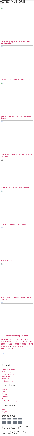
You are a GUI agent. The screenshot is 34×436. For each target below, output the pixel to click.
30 (4, 344)
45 (7, 346)
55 (30, 346)
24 (21, 342)
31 (6, 344)
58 (6, 348)
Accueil (6, 365)
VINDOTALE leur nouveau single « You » (15, 80)
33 (11, 344)
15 (2, 342)
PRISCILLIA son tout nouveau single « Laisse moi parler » (17, 155)
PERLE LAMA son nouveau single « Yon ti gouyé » (16, 298)
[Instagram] (19, 421)
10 (23, 339)
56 (2, 348)
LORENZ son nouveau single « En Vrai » (15, 336)
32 (9, 344)
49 (16, 346)
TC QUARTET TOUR (8, 261)
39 (25, 344)
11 (25, 339)
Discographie (9, 405)
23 (19, 342)
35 (16, 344)
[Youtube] (14, 421)
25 (24, 342)
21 (14, 342)
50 (18, 346)
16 (4, 342)
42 (32, 344)
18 (8, 342)
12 (27, 339)
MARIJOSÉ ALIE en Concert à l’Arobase (15, 188)
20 (12, 342)
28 (31, 342)
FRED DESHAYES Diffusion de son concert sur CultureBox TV (16, 42)
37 (20, 344)
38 (23, 344)
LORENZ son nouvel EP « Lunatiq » (13, 224)
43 (2, 346)
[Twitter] (9, 421)
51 (20, 346)
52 (23, 346)
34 (13, 344)
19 (10, 342)
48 (14, 346)
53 (25, 346)
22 (17, 342)
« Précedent (5, 339)
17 (6, 342)
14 (31, 339)
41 (30, 344)
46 (9, 346)
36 (18, 344)
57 (4, 348)
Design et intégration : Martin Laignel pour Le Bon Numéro (15, 432)
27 (28, 342)
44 (4, 346)
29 (2, 344)
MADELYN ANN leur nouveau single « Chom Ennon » (16, 117)
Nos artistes (8, 385)
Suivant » (11, 348)
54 (27, 346)
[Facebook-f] (4, 421)
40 (27, 344)
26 (26, 342)
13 (29, 339)
